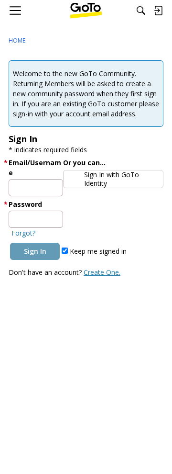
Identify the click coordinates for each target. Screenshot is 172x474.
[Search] (141, 10)
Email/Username (35, 167)
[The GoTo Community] (86, 10)
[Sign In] (158, 10)
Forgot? (23, 232)
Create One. (102, 272)
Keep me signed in (97, 251)
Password (25, 204)
